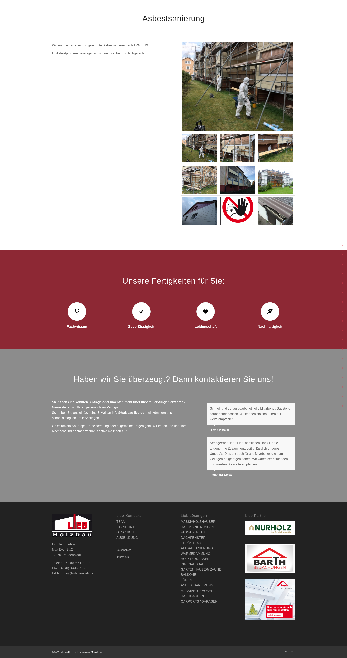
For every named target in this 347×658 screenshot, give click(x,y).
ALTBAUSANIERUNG (197, 548)
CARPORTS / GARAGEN (199, 601)
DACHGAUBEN (192, 596)
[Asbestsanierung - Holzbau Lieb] (238, 86)
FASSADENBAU (193, 532)
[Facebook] (286, 652)
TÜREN (186, 580)
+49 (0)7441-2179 (77, 563)
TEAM (121, 521)
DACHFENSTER (193, 537)
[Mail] (292, 652)
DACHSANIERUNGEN (197, 527)
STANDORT (125, 527)
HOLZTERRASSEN (195, 559)
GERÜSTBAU (191, 543)
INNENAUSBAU (193, 564)
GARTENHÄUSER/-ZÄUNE (201, 569)
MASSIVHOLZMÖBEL (197, 591)
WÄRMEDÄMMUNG (195, 553)
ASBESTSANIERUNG (197, 585)
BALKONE (188, 574)
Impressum (123, 556)
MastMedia (96, 652)
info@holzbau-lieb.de (128, 412)
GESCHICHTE (127, 532)
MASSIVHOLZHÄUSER (198, 521)
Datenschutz (123, 549)
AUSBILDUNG (127, 537)
